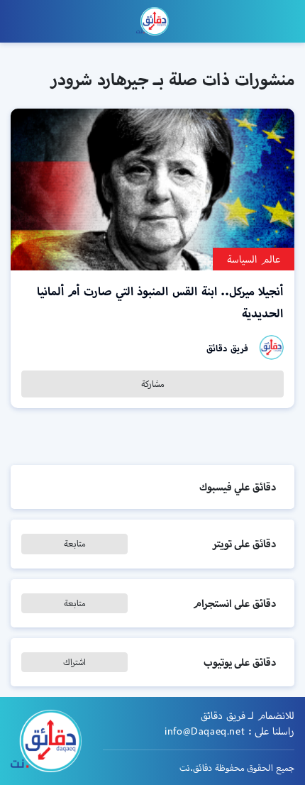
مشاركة (153, 384)
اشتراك (74, 662)
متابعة (75, 543)
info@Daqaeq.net (205, 731)
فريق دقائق (227, 348)
